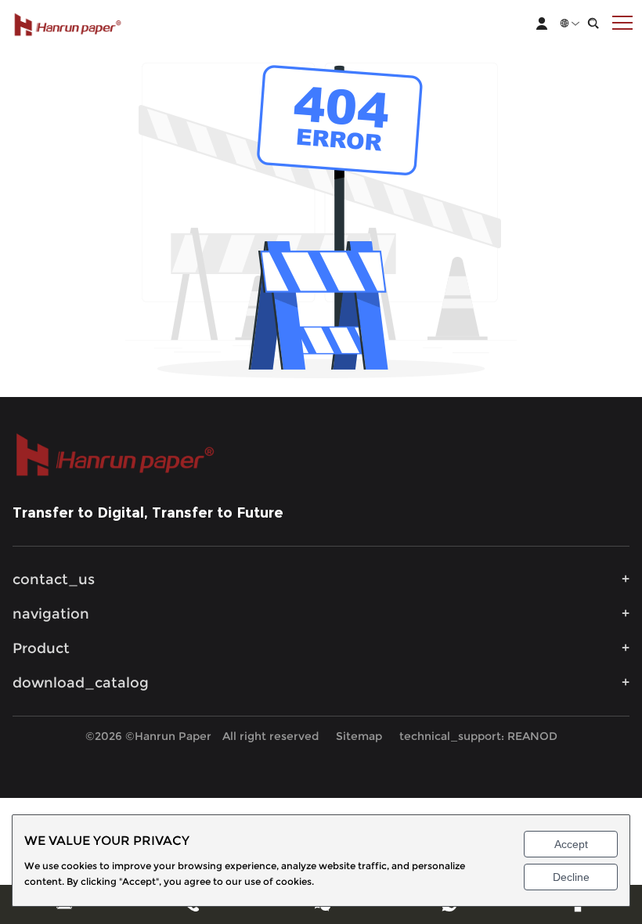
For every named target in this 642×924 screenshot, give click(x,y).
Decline (571, 877)
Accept (571, 844)
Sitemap (359, 736)
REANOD (532, 736)
